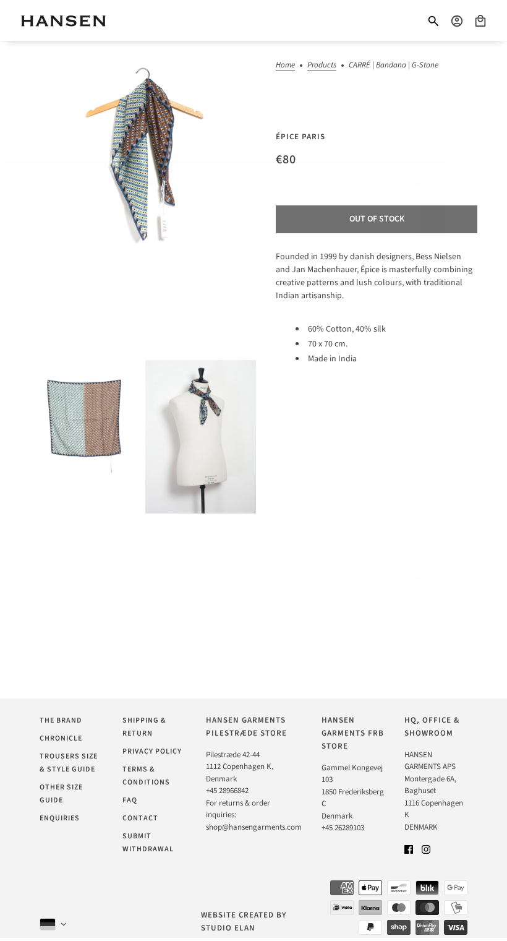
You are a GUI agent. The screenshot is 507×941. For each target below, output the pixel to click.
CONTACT (140, 818)
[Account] (457, 21)
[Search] (433, 21)
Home (285, 66)
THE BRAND (61, 720)
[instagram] (426, 849)
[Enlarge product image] (143, 198)
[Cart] (480, 21)
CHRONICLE (61, 738)
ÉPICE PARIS (300, 136)
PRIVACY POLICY (152, 751)
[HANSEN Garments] (63, 21)
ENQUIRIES (60, 818)
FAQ (129, 800)
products (321, 66)
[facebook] (408, 849)
